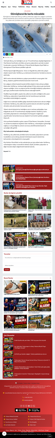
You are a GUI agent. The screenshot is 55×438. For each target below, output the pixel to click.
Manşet (46, 430)
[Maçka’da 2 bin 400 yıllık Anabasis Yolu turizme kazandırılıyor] (39, 321)
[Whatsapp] (31, 406)
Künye (7, 430)
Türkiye (14, 7)
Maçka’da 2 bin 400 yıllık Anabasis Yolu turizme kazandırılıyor (39, 329)
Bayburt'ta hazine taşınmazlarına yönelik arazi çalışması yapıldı (14, 229)
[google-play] (34, 410)
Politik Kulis (21, 7)
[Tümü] (50, 278)
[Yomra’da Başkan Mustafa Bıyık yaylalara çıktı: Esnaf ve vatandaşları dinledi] (15, 239)
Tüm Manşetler (33, 422)
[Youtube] (29, 406)
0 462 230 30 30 (28, 397)
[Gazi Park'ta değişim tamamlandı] (39, 239)
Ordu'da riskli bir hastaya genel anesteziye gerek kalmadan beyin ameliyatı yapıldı (15, 210)
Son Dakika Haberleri (10, 425)
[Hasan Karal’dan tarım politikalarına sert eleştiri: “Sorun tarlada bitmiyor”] (39, 304)
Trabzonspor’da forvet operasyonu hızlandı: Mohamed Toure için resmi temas (38, 295)
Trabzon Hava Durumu (35, 416)
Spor (9, 7)
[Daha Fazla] (12, 54)
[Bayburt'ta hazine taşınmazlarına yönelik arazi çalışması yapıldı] (15, 220)
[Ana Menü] (3, 2)
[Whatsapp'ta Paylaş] (9, 54)
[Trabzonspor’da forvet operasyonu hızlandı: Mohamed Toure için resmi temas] (39, 287)
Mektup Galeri (34, 430)
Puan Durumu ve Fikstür (11, 422)
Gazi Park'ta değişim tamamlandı (36, 247)
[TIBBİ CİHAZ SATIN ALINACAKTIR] (15, 287)
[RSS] (34, 406)
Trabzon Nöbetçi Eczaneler (12, 416)
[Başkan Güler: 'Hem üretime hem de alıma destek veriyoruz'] (39, 202)
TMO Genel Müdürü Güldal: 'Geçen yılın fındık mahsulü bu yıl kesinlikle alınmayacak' (38, 229)
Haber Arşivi (33, 425)
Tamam (49, 436)
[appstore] (21, 410)
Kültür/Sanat (41, 430)
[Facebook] (21, 406)
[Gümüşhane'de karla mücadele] (27, 38)
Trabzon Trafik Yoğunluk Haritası (37, 419)
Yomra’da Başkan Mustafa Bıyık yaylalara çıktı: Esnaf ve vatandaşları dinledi (14, 247)
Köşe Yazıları (31, 432)
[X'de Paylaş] (7, 54)
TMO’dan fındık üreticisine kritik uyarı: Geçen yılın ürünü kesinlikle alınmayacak (14, 329)
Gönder (7, 269)
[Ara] (51, 2)
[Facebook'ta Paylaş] (4, 54)
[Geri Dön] (4, 434)
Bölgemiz (3, 7)
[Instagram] (26, 406)
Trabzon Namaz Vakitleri (11, 419)
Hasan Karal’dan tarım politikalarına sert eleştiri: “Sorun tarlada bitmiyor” (39, 312)
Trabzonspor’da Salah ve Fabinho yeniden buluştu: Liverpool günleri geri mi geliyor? (13, 312)
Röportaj (40, 7)
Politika (47, 7)
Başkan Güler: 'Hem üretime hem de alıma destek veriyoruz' (39, 210)
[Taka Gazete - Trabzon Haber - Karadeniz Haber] (26, 2)
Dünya (28, 7)
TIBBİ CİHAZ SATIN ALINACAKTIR (12, 294)
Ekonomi (34, 7)
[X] (23, 406)
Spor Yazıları (24, 432)
